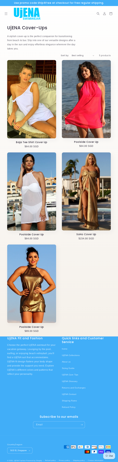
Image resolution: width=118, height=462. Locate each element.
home (64, 349)
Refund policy (50, 460)
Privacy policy (64, 460)
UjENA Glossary (69, 381)
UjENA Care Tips (70, 375)
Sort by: (65, 55)
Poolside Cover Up (86, 142)
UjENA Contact (69, 394)
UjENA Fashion (20, 460)
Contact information (95, 460)
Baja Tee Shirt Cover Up (31, 142)
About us (66, 362)
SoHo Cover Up (86, 234)
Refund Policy (69, 407)
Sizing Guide (68, 368)
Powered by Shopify (34, 460)
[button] (6, 13)
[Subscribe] (81, 424)
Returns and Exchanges (74, 388)
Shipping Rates (69, 401)
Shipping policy (79, 460)
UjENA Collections (71, 355)
